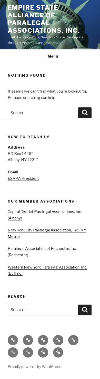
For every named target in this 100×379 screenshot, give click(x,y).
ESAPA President (23, 178)
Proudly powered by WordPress (34, 366)
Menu (53, 56)
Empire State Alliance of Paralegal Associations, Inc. (44, 19)
